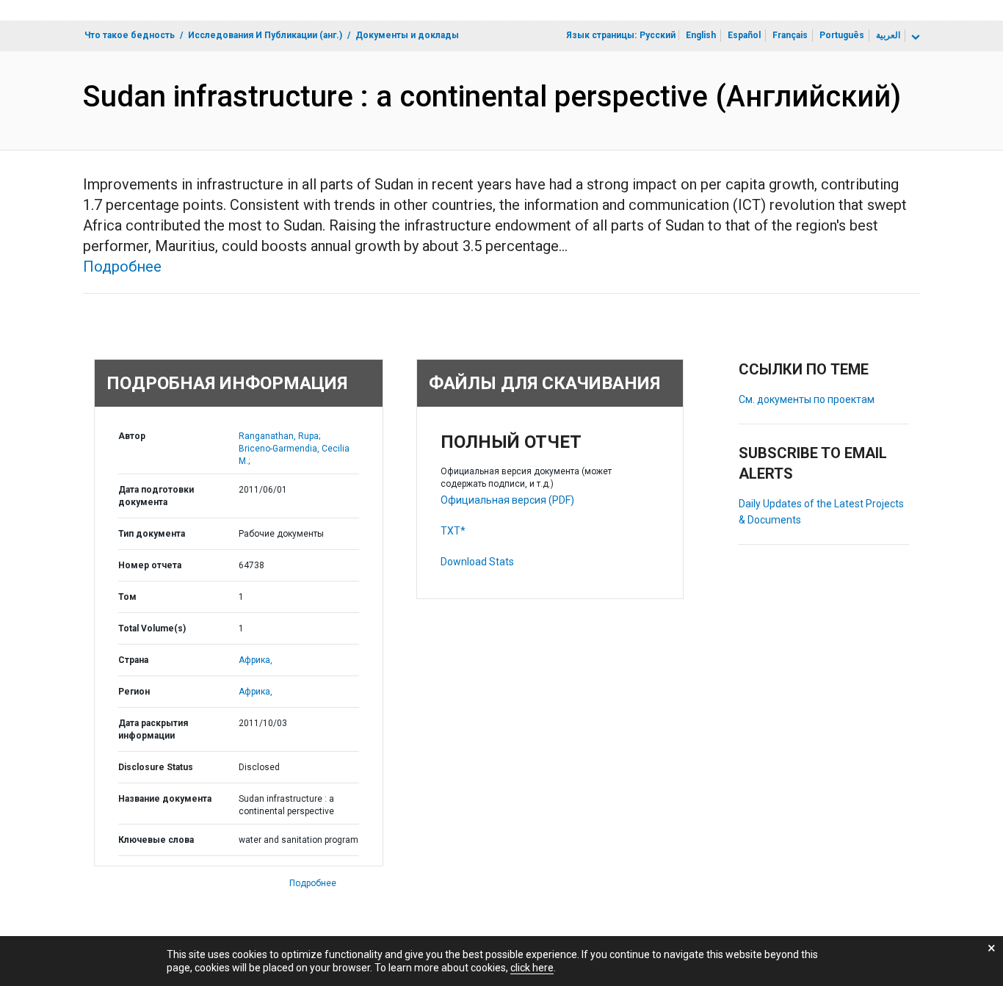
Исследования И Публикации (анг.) (265, 35)
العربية (888, 35)
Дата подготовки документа (156, 496)
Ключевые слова (156, 840)
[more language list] (914, 37)
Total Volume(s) (152, 628)
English (701, 35)
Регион (134, 691)
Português (841, 35)
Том (127, 597)
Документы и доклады (407, 35)
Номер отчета (149, 565)
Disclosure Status (155, 767)
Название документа (164, 799)
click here (532, 968)
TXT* (453, 531)
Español (744, 35)
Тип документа (151, 534)
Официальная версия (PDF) (507, 500)
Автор (131, 436)
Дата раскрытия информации (153, 729)
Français (790, 35)
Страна (133, 660)
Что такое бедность (129, 35)
